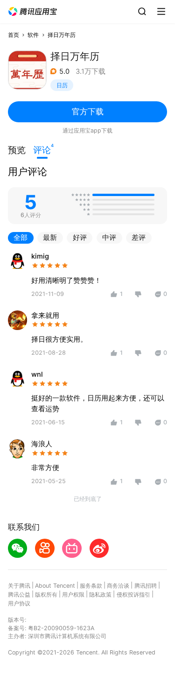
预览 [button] (17, 150)
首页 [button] (13, 34)
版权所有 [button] (46, 594)
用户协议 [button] (19, 603)
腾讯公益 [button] (19, 594)
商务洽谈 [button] (118, 585)
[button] (32, 11)
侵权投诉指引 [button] (133, 594)
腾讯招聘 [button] (145, 585)
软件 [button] (33, 34)
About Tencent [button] (55, 585)
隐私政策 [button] (100, 594)
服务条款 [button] (91, 585)
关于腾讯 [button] (19, 585)
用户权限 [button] (73, 594)
